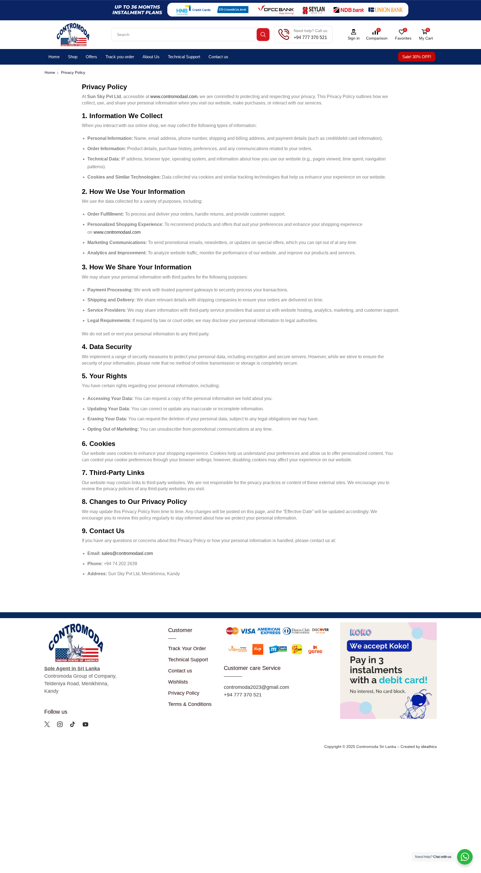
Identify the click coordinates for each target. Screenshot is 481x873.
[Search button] (263, 34)
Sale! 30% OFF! (416, 56)
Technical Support (184, 56)
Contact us (218, 56)
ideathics (429, 746)
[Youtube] (85, 724)
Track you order (119, 56)
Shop (72, 56)
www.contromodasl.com (173, 96)
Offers (91, 56)
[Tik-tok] (72, 724)
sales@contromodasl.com (127, 553)
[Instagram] (60, 724)
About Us (151, 56)
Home (54, 56)
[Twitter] (47, 724)
